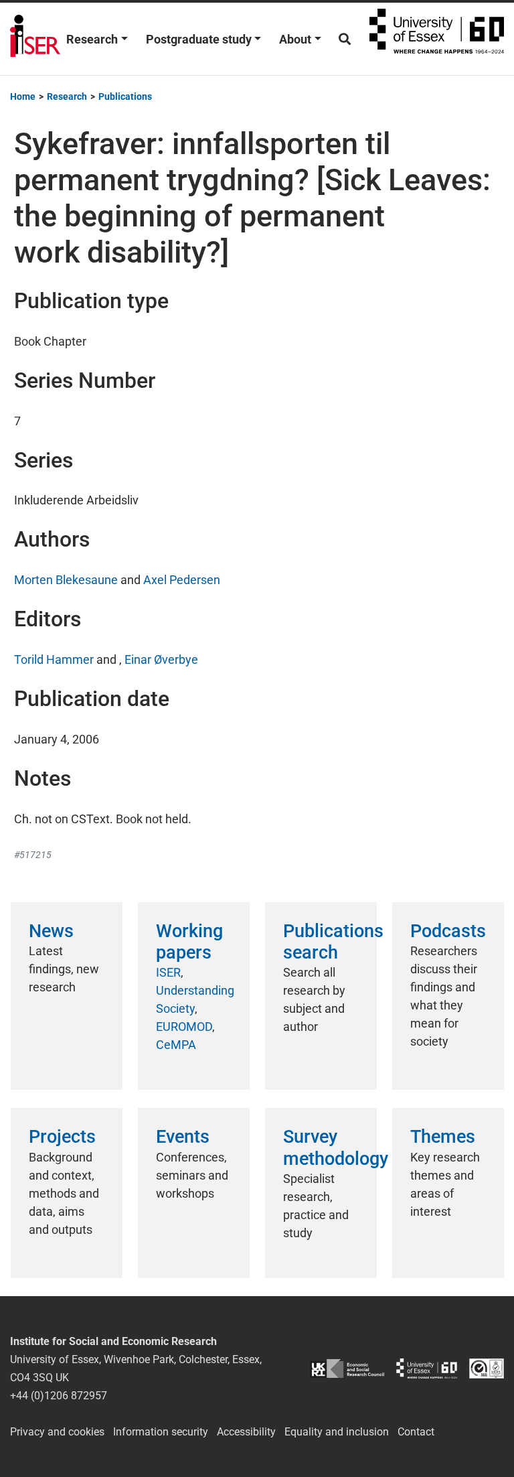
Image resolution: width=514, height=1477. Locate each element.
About (295, 39)
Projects (62, 1136)
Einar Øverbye (161, 659)
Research (92, 39)
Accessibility (246, 1431)
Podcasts (448, 931)
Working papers (189, 941)
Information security (160, 1431)
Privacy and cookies (57, 1431)
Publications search (333, 941)
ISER (168, 972)
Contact (416, 1431)
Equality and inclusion (336, 1431)
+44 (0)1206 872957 (58, 1395)
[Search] (344, 39)
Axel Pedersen (181, 580)
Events (182, 1136)
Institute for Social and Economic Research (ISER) (35, 39)
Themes (442, 1136)
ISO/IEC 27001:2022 (486, 1369)
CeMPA (176, 1045)
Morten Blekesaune (66, 580)
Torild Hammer (54, 659)
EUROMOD (184, 1026)
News (51, 931)
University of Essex (436, 39)
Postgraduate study (199, 39)
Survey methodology (335, 1147)
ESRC (347, 1369)
